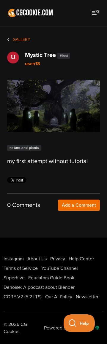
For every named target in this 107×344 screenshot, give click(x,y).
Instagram (14, 259)
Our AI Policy (58, 297)
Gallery (21, 39)
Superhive (14, 278)
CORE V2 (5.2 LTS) (23, 297)
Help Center (81, 259)
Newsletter (87, 297)
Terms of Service (21, 268)
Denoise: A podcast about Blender (39, 287)
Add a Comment (79, 205)
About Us (37, 259)
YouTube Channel (59, 268)
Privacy (57, 259)
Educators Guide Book (51, 278)
